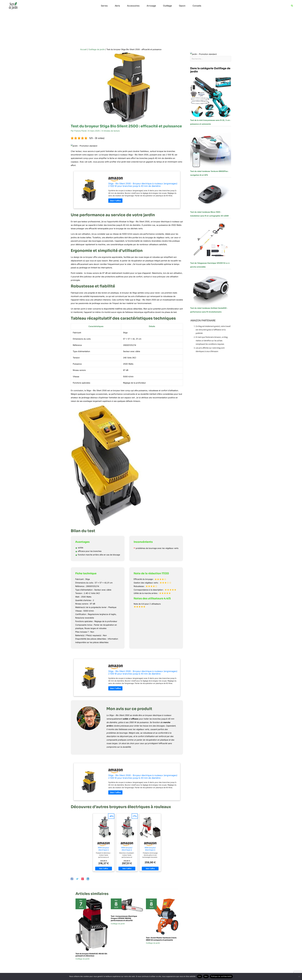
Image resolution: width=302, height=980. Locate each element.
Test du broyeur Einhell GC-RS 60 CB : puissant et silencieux (92, 955)
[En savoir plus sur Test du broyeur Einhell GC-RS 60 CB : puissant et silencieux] (92, 924)
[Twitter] (77, 878)
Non (206, 976)
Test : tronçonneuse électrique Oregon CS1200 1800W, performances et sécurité (124, 918)
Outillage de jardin (83, 959)
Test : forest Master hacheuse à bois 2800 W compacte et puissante (161, 939)
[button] (292, 5)
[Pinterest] (82, 878)
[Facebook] (72, 878)
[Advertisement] (151, 29)
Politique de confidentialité (221, 976)
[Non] (299, 976)
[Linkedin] (88, 878)
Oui (199, 976)
